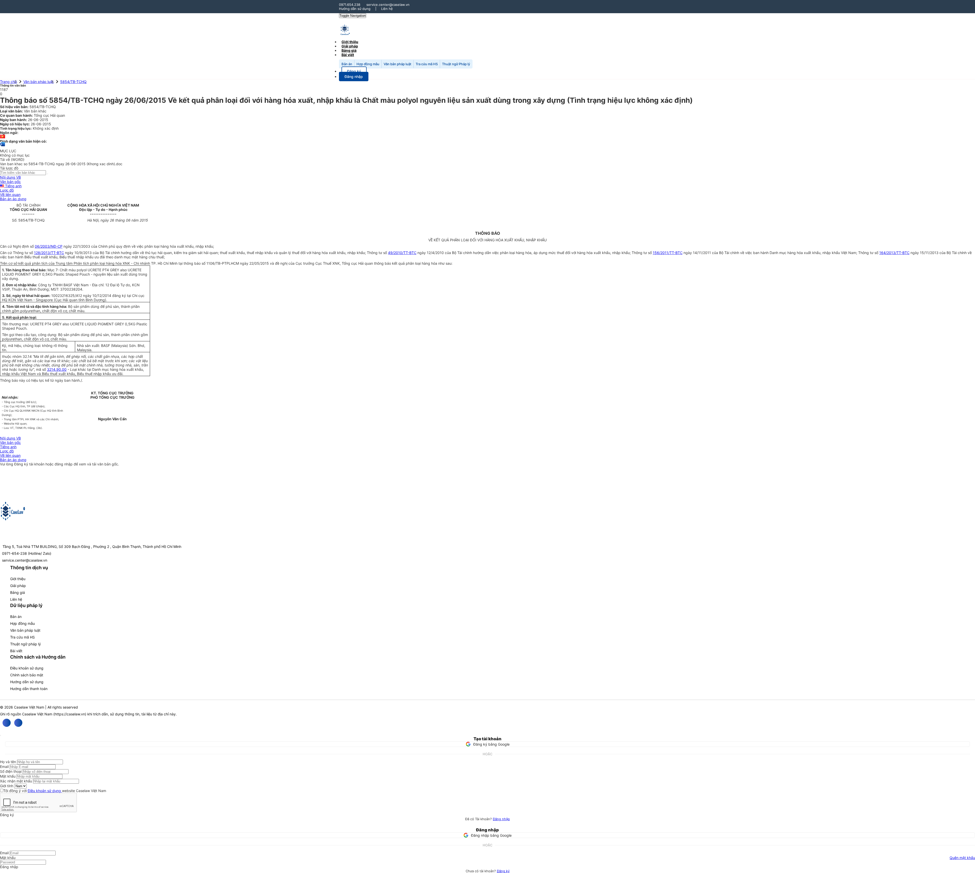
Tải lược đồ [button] (9, 168)
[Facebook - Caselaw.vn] (7, 723)
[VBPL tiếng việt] (2, 137)
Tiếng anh (13, 186)
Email (4, 766)
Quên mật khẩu (962, 857)
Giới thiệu (17, 579)
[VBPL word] (2, 146)
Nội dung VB (10, 177)
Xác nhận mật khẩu (16, 781)
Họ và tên (8, 762)
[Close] (0, 735)
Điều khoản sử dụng (26, 668)
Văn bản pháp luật (397, 64)
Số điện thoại (11, 771)
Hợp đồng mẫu (367, 64)
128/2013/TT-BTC (49, 252)
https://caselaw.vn (70, 714)
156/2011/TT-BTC (667, 252)
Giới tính (6, 786)
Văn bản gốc (10, 181)
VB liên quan (10, 194)
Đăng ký (503, 871)
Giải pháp (18, 585)
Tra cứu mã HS (427, 64)
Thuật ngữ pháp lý (25, 644)
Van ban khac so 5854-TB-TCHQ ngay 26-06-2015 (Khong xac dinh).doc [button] (61, 164)
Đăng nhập (501, 819)
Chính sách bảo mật (26, 675)
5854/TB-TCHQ (73, 81)
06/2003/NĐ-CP (48, 246)
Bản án (347, 64)
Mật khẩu (7, 776)
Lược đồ (7, 190)
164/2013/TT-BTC (894, 252)
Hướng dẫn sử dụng (354, 9)
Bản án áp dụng (13, 199)
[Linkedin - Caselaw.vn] (18, 723)
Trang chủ (8, 81)
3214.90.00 (57, 369)
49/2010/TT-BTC (402, 252)
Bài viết (348, 55)
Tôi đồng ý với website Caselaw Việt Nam (54, 790)
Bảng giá (17, 592)
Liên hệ (387, 9)
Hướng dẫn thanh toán (28, 688)
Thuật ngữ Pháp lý (456, 64)
